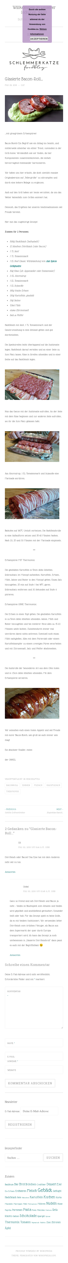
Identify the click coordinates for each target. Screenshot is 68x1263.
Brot (22, 1184)
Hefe (19, 1197)
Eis (6, 1191)
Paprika (8, 1210)
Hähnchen (25, 1198)
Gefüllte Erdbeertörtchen (15, 811)
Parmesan (17, 1209)
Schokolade (28, 1216)
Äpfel (8, 1228)
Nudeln (51, 1203)
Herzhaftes (33, 779)
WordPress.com (47, 1255)
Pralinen (49, 1210)
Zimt (48, 1222)
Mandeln (9, 1204)
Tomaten (25, 1222)
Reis (55, 1210)
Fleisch (38, 785)
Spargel (41, 1216)
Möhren (42, 1203)
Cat (23, 85)
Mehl (25, 1204)
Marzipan (18, 1204)
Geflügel (57, 1190)
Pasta (27, 1210)
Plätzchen (41, 1210)
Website (11, 1070)
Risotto (8, 1216)
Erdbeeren (20, 1190)
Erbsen (26, 785)
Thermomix (12, 791)
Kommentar (14, 993)
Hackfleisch (53, 785)
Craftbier (41, 1184)
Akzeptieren (39, 38)
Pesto (34, 1210)
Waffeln (43, 1223)
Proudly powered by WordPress (34, 1251)
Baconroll (12, 785)
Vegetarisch (35, 1223)
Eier (59, 1184)
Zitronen (56, 1222)
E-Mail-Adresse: (12, 1111)
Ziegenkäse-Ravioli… (55, 811)
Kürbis (59, 1197)
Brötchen (31, 1184)
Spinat (48, 1216)
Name (11, 1043)
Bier (16, 1184)
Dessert (51, 1184)
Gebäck (45, 1190)
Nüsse (59, 1204)
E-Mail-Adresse (12, 1059)
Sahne (16, 1216)
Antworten (10, 871)
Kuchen (49, 1197)
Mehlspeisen (32, 1204)
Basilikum (9, 1184)
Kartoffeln (36, 1197)
